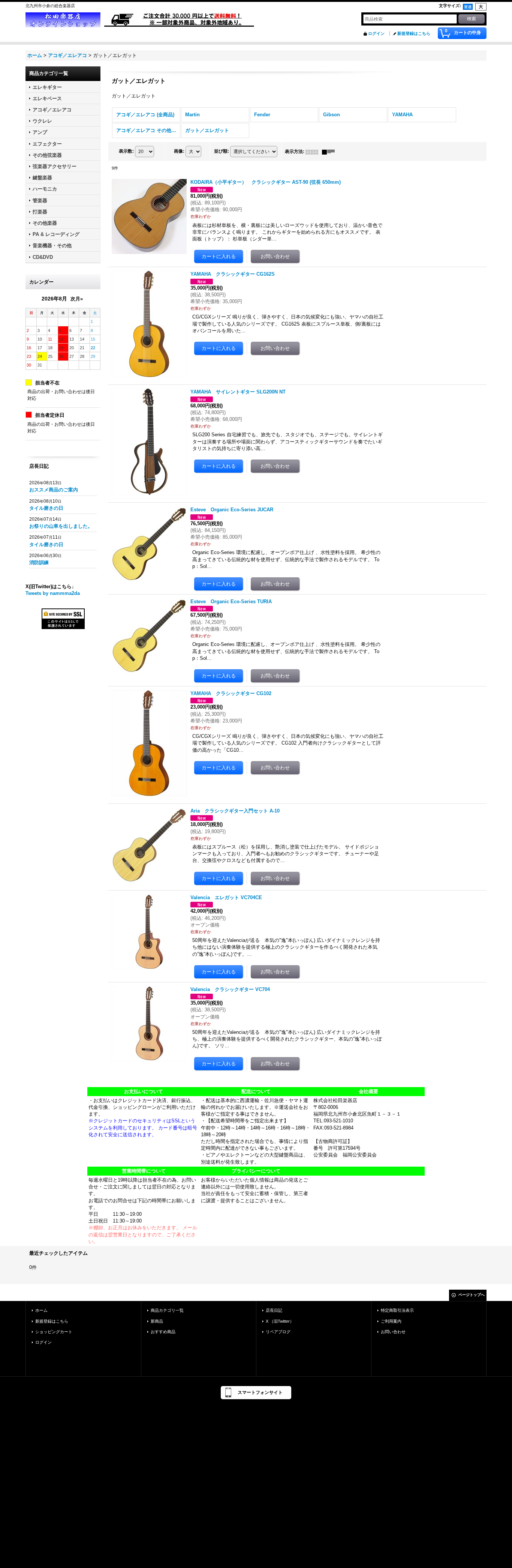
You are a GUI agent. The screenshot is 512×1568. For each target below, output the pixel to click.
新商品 (157, 1321)
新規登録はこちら (413, 33)
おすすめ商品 (163, 1331)
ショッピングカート (53, 1331)
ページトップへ (471, 1295)
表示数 (126, 151)
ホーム (41, 1310)
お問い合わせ (393, 1331)
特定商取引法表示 (397, 1310)
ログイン (376, 33)
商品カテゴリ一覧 (167, 1310)
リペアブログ (278, 1331)
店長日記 (274, 1310)
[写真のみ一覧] (313, 151)
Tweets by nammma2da (52, 593)
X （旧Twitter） (280, 1321)
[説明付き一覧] (330, 151)
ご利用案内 (391, 1321)
